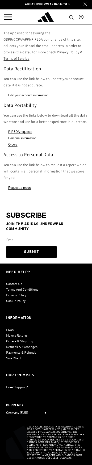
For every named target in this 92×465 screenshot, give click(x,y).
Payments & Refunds (21, 352)
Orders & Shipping (19, 341)
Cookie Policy (15, 301)
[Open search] (71, 17)
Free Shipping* (17, 387)
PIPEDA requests (20, 132)
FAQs (10, 330)
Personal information (22, 138)
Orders (12, 144)
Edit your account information (28, 95)
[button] (9, 17)
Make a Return (16, 335)
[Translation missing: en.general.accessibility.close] (85, 4)
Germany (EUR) (26, 413)
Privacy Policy (16, 295)
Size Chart (13, 358)
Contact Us (14, 284)
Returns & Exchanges (22, 347)
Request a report (19, 187)
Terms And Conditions (22, 289)
